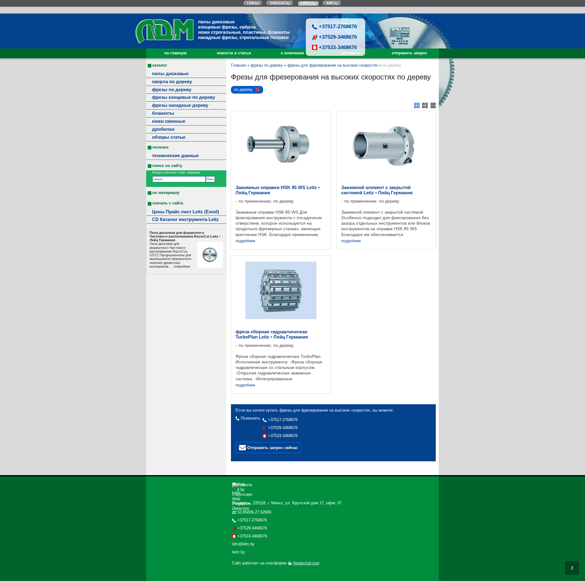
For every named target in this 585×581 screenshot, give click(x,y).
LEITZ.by (308, 3)
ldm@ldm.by (243, 544)
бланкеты (163, 113)
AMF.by (332, 3)
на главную (175, 53)
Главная (238, 65)
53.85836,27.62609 (254, 512)
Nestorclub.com (306, 563)
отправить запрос (409, 53)
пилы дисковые (170, 73)
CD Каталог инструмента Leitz (185, 219)
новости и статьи (234, 53)
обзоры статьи (168, 137)
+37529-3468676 (337, 37)
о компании (292, 53)
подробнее (245, 240)
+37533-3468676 (337, 47)
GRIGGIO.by (280, 3)
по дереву (243, 89)
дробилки (163, 129)
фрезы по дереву (171, 89)
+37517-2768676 (337, 26)
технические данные (175, 155)
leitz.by (238, 552)
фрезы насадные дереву (180, 105)
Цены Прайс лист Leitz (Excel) (185, 211)
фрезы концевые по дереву (183, 97)
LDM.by (253, 3)
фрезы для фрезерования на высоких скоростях (332, 65)
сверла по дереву (172, 81)
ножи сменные (168, 121)
